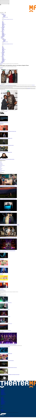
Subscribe (1, 414)
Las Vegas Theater (2, 391)
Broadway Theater (2, 389)
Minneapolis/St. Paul (4, 49)
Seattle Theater (2, 393)
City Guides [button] (2, 31)
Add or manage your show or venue (4, 410)
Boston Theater (2, 399)
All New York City (11, 19)
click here (6, 111)
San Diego (3, 34)
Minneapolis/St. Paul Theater (3, 394)
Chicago (3, 32)
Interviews (2, 398)
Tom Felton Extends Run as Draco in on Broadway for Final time (6, 302)
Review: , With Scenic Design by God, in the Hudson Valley (5, 330)
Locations (3, 14)
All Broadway (4, 40)
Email (0, 413)
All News (2, 404)
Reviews (3, 28)
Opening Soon (4, 15)
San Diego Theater (2, 402)
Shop (1, 409)
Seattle (2, 51)
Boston (2, 21)
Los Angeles (3, 23)
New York (2, 406)
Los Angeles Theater (3, 390)
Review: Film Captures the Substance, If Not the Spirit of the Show (5, 316)
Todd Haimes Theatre (2, 282)
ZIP (0, 293)
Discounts (4, 16)
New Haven (3, 61)
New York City (1, 121)
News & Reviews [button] (2, 27)
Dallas (2, 22)
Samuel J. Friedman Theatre (2, 267)
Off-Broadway (5, 19)
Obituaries (3, 29)
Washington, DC (3, 26)
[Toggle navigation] (0, 4)
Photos (2, 30)
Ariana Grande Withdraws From (5, 309)
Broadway (3, 19)
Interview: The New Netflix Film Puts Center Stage (6, 323)
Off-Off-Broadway (8, 19)
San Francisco (3, 25)
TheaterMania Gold (2, 36)
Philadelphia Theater (2, 392)
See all (0, 173)
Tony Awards (2, 37)
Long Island (3, 33)
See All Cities (3, 52)
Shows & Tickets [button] (2, 38)
